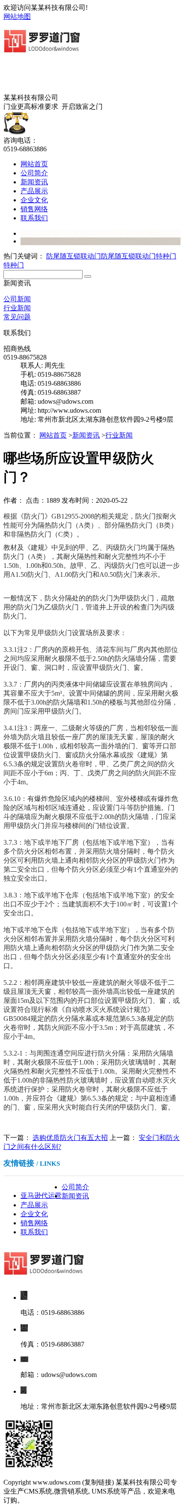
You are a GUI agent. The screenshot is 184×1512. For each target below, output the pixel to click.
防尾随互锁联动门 (73, 256)
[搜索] (87, 276)
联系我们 (34, 218)
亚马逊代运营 (41, 1195)
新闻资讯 (34, 182)
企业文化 (34, 200)
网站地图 (17, 16)
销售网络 (34, 209)
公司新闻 (17, 299)
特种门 (166, 256)
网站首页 (34, 164)
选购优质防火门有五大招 (70, 1137)
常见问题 (17, 317)
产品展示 (34, 191)
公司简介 (34, 173)
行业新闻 (17, 308)
